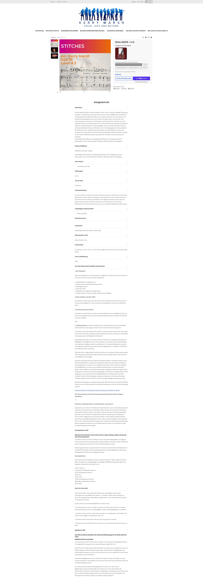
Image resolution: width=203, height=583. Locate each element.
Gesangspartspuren (121, 67)
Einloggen (134, 1)
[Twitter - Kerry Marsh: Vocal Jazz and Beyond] (143, 37)
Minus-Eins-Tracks (133, 67)
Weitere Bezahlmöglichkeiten (141, 81)
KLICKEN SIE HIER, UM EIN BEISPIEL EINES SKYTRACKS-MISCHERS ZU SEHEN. (97, 390)
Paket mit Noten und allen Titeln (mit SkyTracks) (128, 64)
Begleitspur (144, 67)
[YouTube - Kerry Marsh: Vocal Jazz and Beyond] (151, 37)
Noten (145, 64)
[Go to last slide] (60, 92)
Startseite (53, 37)
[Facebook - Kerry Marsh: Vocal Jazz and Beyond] (146, 37)
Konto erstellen (140, 1)
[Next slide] (110, 92)
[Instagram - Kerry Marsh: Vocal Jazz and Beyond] (148, 37)
